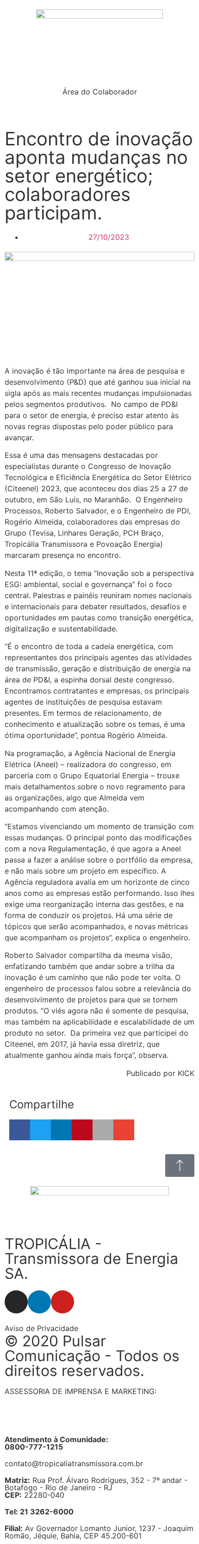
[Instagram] (16, 1301)
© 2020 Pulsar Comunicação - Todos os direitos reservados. (92, 1356)
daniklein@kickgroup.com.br (54, 1420)
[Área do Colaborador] (99, 74)
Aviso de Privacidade (41, 1328)
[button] (19, 1129)
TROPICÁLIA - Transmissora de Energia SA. (91, 1258)
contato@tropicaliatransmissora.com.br (74, 1463)
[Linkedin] (39, 1301)
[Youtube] (62, 1301)
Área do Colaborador (99, 91)
